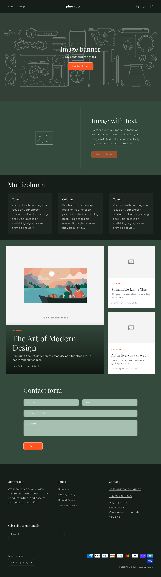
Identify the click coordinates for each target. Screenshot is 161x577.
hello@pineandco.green (125, 489)
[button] (137, 6)
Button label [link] (104, 154)
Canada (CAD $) (19, 562)
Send (33, 446)
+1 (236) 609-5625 (120, 496)
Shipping (63, 489)
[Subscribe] (60, 534)
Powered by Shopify (144, 567)
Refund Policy (66, 500)
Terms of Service (68, 505)
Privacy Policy (66, 494)
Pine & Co (130, 567)
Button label (80, 65)
